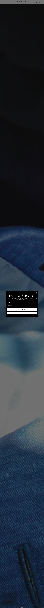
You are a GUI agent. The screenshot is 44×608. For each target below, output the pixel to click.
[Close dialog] (37, 293)
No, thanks (22, 312)
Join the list (22, 309)
